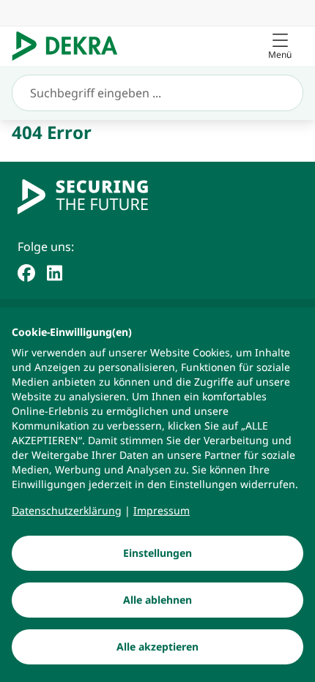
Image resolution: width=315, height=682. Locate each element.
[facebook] (26, 271)
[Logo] (71, 46)
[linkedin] (54, 271)
